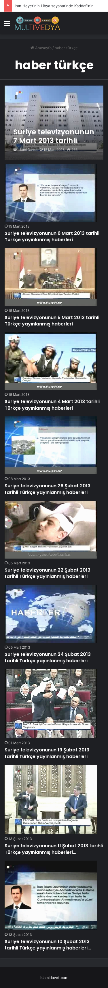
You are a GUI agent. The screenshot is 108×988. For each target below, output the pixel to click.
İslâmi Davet (27, 149)
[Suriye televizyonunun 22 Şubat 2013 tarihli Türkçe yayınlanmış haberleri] (51, 530)
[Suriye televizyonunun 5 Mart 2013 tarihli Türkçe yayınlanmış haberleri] (51, 277)
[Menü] (7, 25)
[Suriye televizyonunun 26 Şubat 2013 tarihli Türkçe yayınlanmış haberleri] (51, 445)
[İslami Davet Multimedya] (37, 23)
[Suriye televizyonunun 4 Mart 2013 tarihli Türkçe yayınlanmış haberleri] (51, 361)
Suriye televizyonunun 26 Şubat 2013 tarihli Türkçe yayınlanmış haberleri (47, 488)
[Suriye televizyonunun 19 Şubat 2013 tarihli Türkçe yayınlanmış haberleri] (51, 703)
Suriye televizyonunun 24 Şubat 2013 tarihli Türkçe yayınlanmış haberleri (48, 657)
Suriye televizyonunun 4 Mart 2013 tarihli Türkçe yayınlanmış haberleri (52, 404)
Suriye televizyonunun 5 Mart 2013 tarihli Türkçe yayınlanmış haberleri (52, 320)
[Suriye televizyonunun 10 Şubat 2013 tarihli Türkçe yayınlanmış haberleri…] (51, 895)
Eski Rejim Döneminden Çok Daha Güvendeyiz (56, 5)
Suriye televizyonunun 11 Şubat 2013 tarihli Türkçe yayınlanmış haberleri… (54, 848)
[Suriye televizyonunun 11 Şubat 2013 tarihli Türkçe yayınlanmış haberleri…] (51, 799)
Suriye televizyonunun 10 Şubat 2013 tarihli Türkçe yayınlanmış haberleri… (48, 944)
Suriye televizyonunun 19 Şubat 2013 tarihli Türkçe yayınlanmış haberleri (47, 753)
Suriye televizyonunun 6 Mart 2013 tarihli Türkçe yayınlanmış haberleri (52, 236)
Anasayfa (43, 47)
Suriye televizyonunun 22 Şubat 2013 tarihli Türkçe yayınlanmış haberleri (47, 573)
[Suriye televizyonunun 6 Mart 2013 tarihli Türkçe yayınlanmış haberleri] (51, 193)
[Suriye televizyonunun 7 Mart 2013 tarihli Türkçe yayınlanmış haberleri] (54, 122)
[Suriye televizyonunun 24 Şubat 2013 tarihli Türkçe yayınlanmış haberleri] (51, 614)
